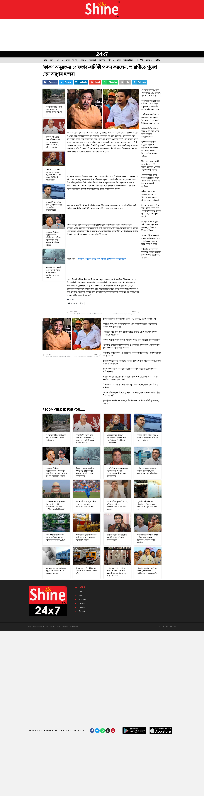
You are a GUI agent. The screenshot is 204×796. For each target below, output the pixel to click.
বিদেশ (52, 60)
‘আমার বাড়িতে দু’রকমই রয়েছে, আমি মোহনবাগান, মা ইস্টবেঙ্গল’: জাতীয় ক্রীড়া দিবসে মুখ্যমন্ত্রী (150, 240)
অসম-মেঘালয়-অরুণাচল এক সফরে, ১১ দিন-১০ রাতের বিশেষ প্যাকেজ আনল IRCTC (55, 537)
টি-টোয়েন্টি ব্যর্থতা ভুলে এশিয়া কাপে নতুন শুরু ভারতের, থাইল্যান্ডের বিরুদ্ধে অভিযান (149, 226)
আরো (148, 60)
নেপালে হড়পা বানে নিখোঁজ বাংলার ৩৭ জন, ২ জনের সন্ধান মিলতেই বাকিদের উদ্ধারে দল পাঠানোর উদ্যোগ (117, 572)
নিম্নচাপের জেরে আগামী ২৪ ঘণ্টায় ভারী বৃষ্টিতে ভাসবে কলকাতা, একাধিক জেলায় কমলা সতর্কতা (53, 272)
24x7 (102, 54)
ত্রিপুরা (75, 60)
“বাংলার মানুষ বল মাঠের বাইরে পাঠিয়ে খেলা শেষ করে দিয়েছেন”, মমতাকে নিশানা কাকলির (147, 538)
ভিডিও (158, 60)
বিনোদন (102, 60)
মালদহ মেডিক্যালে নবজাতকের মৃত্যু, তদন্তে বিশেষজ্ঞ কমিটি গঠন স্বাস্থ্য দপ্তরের (56, 571)
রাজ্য (67, 60)
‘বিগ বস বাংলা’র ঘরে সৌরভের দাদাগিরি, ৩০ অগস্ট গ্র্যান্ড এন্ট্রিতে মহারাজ (117, 537)
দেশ (58, 60)
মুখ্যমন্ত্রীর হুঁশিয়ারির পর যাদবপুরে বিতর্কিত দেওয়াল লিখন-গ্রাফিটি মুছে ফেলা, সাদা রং (151, 253)
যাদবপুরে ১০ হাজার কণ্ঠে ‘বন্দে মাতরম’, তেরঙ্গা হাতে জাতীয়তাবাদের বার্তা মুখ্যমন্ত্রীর (147, 571)
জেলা (82, 60)
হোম (45, 60)
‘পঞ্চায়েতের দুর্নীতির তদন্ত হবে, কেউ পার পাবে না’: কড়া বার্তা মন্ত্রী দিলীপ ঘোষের (86, 537)
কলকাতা (93, 60)
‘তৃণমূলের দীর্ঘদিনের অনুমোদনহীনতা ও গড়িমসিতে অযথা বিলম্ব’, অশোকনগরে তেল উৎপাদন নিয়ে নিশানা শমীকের (54, 239)
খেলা (109, 60)
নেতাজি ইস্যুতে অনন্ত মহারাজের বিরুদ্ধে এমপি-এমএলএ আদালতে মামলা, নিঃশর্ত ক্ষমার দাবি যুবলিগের (150, 180)
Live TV (139, 60)
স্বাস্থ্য (118, 60)
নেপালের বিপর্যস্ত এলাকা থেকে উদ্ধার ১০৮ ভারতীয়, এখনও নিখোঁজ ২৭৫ (54, 111)
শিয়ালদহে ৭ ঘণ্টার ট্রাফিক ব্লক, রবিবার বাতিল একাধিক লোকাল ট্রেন (86, 571)
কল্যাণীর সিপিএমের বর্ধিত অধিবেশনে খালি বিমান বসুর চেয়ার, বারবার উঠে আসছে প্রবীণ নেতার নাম (53, 142)
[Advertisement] (102, 35)
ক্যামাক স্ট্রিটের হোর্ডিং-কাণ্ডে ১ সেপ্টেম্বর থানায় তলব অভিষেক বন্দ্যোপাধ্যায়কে (54, 206)
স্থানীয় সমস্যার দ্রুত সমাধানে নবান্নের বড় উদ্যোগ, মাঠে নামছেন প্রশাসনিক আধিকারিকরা (150, 196)
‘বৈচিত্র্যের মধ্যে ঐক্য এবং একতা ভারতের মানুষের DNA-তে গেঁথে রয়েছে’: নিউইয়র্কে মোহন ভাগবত (53, 174)
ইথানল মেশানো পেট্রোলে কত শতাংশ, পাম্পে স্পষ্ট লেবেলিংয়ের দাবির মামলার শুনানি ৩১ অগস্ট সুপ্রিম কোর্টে (151, 211)
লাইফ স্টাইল (128, 60)
